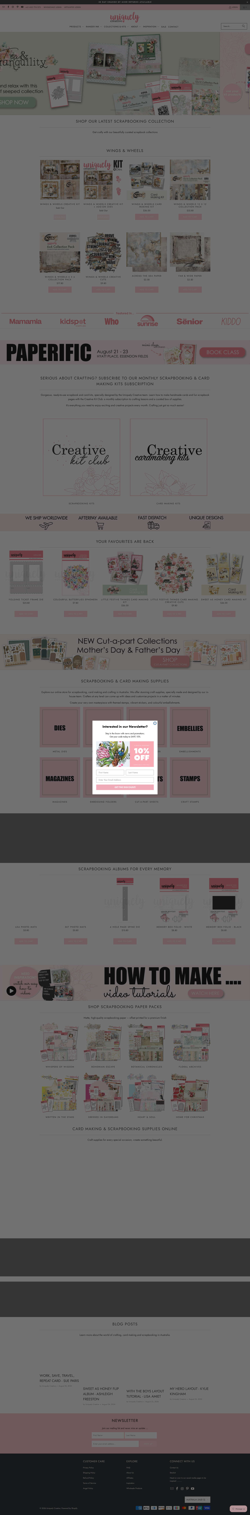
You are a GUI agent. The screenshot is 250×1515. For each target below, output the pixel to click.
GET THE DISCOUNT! (125, 787)
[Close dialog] (155, 723)
